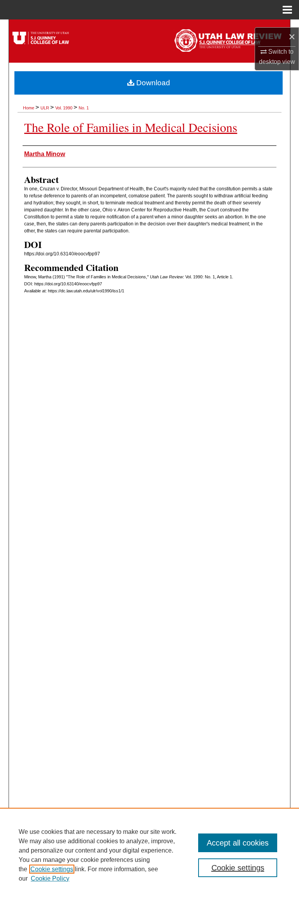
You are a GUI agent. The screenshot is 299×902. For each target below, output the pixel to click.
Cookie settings (51, 869)
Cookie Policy (50, 878)
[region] (149, 855)
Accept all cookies (238, 843)
